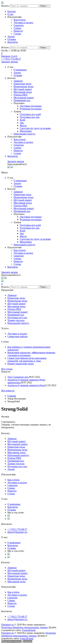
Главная (11, 396)
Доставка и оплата (23, 22)
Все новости (7, 390)
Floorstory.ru (7, 624)
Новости (18, 31)
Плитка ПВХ (21, 94)
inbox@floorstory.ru (17, 532)
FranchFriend (28, 630)
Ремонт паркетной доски (20, 363)
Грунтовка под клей (30, 114)
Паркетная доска (22, 83)
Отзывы (11, 39)
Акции (11, 36)
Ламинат (18, 81)
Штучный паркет (23, 89)
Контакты (12, 42)
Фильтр (5, 416)
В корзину (27, 641)
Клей (22, 120)
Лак (22, 122)
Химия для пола (15, 320)
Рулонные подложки (31, 108)
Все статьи (7, 369)
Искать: (5, 5)
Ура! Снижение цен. (18, 377)
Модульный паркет (24, 97)
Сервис (17, 28)
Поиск (43, 6)
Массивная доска (23, 92)
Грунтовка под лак (29, 117)
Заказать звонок (9, 61)
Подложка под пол (17, 317)
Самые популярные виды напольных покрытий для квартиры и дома (27, 359)
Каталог (11, 11)
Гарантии (19, 25)
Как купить (20, 19)
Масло (23, 125)
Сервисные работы (17, 336)
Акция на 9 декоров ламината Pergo (26, 385)
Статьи (17, 33)
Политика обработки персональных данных (24, 627)
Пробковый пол (22, 100)
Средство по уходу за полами (35, 128)
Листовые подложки (31, 106)
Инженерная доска (23, 86)
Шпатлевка (26, 131)
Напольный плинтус (24, 133)
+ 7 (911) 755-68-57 (11, 59)
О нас (10, 14)
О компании (20, 69)
